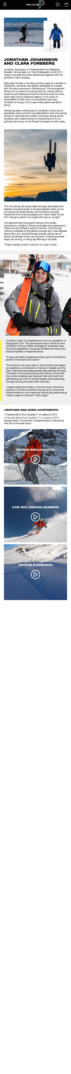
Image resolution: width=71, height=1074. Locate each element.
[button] (5, 4)
